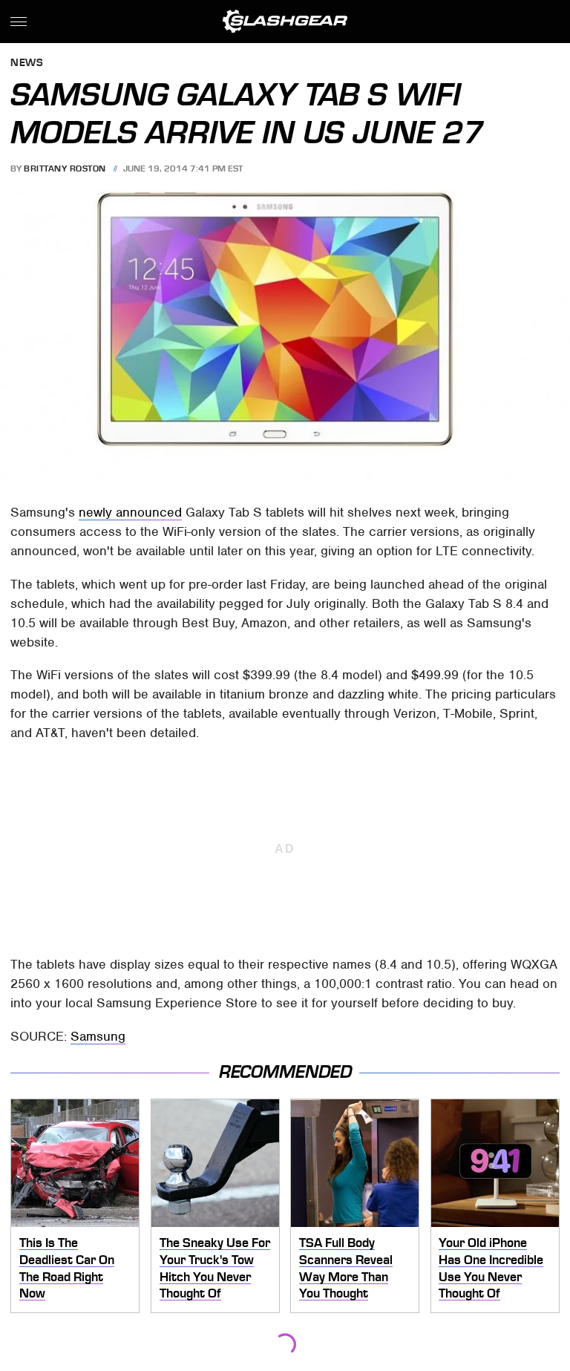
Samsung (98, 1036)
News (26, 63)
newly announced (130, 512)
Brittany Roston (65, 168)
